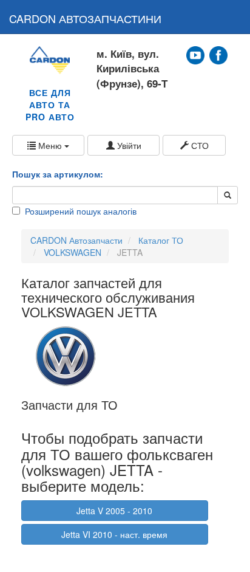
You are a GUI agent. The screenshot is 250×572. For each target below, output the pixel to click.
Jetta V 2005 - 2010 (114, 511)
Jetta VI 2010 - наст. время (114, 534)
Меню (50, 145)
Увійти (128, 145)
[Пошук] (227, 195)
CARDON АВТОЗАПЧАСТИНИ (85, 18)
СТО (199, 145)
